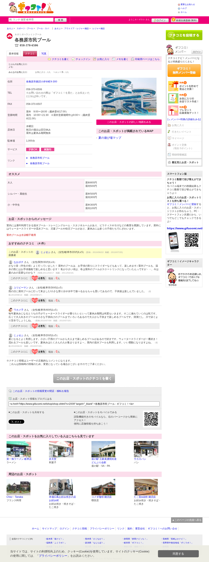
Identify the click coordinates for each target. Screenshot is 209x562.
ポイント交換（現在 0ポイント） (182, 146)
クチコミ (30, 53)
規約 (129, 528)
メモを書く (122, 59)
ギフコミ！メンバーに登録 (181, 204)
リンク (121, 528)
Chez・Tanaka (15, 496)
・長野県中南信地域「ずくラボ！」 (177, 543)
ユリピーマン (21, 287)
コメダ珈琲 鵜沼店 (101, 496)
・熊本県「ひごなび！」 (94, 539)
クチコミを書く (60, 59)
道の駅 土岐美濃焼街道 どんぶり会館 (104, 461)
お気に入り (103, 59)
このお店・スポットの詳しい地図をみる (129, 122)
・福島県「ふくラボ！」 (55, 543)
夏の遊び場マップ (109, 137)
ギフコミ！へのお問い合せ (162, 528)
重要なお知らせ (188, 4)
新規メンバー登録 (184, 19)
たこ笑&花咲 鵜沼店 (145, 496)
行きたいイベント (181, 131)
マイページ (178, 138)
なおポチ (18, 262)
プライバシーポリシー (102, 528)
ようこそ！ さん (139, 19)
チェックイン (83, 59)
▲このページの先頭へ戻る (186, 520)
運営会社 (140, 528)
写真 (43, 53)
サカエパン (140, 459)
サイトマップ (49, 528)
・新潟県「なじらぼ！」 (94, 543)
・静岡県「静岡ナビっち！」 (135, 539)
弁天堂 (52, 459)
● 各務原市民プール (38, 157)
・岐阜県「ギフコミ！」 (133, 543)
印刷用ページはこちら (147, 59)
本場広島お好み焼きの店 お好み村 (62, 498)
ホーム (184, 12)
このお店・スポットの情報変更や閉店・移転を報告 (41, 391)
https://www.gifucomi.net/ (185, 228)
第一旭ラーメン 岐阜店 (19, 459)
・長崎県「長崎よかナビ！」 (174, 539)
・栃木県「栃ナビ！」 (54, 539)
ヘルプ (184, 8)
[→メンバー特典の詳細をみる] (184, 119)
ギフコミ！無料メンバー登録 (184, 70)
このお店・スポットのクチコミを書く (84, 378)
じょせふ (45, 252)
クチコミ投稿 (79, 528)
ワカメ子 (18, 309)
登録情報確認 (179, 154)
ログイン (160, 19)
